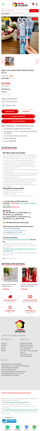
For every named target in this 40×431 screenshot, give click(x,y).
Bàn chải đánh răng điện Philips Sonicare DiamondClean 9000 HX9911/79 (9, 285)
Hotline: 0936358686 (18, 121)
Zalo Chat (26, 429)
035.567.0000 (10, 213)
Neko (11, 76)
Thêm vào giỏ (9, 111)
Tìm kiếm (33, 11)
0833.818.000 (7, 219)
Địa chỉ (34, 429)
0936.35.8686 (23, 213)
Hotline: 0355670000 (18, 116)
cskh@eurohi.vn (9, 417)
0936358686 (17, 429)
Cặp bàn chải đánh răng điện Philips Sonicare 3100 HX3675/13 (29, 285)
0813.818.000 (19, 215)
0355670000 (7, 429)
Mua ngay (26, 111)
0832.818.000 (23, 217)
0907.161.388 (7, 215)
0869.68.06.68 (10, 217)
